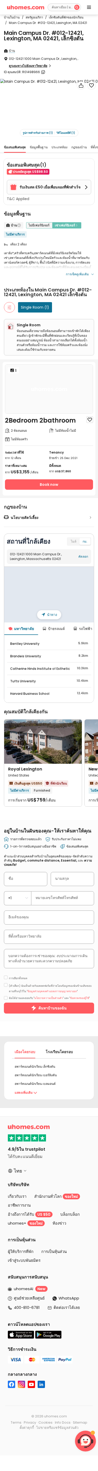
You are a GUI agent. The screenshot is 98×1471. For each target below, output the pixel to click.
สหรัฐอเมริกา (33, 17)
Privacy (30, 1422)
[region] (49, 594)
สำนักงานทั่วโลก (56, 1196)
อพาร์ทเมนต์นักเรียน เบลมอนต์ (35, 1083)
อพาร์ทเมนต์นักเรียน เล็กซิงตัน (35, 1066)
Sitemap (80, 1422)
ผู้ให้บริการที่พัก (20, 1251)
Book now (49, 484)
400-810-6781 (27, 1307)
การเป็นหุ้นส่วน (54, 1251)
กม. (85, 541)
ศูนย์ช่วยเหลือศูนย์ (29, 1298)
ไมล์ (73, 541)
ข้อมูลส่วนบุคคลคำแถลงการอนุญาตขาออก (52, 991)
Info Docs (63, 1422)
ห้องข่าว (59, 1223)
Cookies (45, 1422)
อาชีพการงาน (19, 1205)
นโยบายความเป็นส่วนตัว (48, 998)
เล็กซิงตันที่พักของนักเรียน (64, 17)
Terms (16, 1422)
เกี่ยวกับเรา (17, 1196)
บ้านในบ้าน (12, 17)
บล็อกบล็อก (70, 1214)
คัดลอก (83, 556)
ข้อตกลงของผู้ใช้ (79, 998)
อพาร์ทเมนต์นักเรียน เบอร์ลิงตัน (36, 1075)
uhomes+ (25, 1223)
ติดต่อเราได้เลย (67, 1307)
